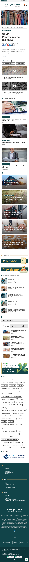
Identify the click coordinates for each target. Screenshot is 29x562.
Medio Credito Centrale (10, 499)
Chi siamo (7, 468)
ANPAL (22, 382)
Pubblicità (7, 473)
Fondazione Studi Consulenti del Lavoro (14, 410)
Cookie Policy (19, 556)
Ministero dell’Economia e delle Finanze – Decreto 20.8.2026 (14, 119)
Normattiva (7, 495)
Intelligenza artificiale (9, 418)
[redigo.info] (12, 5)
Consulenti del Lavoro (9, 399)
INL (12, 416)
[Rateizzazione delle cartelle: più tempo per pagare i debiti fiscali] (6, 350)
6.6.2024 (8, 60)
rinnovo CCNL (7, 442)
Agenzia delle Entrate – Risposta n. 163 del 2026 (13, 166)
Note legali (7, 471)
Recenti (7, 326)
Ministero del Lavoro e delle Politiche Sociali (15, 500)
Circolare (6, 388)
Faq (19, 405)
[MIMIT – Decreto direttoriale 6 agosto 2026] (14, 131)
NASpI (12, 431)
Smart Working (16, 445)
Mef (6, 486)
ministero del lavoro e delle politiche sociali (13, 427)
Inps (6, 482)
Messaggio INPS (8, 424)
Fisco (5, 225)
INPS (19, 416)
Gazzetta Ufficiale (18, 413)
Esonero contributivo (8, 405)
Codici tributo (16, 391)
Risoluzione (18, 442)
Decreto (19, 402)
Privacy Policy (11, 556)
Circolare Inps (17, 388)
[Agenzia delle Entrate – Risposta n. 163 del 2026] (14, 155)
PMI (19, 431)
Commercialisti (7, 393)
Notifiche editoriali (9, 472)
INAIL (4, 416)
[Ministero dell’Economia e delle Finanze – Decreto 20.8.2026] (14, 108)
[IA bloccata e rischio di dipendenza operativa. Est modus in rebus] (6, 344)
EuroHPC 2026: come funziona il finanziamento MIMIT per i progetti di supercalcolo (14, 198)
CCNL (13, 385)
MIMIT (19, 424)
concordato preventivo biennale (11, 396)
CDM (20, 385)
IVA (4, 421)
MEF (11, 421)
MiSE (4, 431)
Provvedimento (20, 63)
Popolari (16, 326)
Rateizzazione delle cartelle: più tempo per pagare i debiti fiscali (14, 228)
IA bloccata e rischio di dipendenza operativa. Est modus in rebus (13, 213)
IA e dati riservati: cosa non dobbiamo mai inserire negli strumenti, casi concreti (13, 243)
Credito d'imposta (8, 402)
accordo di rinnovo (8, 380)
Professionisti (14, 434)
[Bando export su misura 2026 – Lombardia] (6, 332)
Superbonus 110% (19, 447)
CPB (13, 60)
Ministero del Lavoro (9, 484)
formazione (6, 413)
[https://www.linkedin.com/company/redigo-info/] (14, 559)
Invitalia (7, 498)
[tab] (5, 326)
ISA (20, 418)
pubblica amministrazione (10, 439)
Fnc (4, 407)
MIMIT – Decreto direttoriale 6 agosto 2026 (13, 143)
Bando (5, 385)
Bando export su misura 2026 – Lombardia (14, 183)
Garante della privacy (8, 63)
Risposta (5, 445)
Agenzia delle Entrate (9, 382)
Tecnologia (7, 210)
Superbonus (6, 447)
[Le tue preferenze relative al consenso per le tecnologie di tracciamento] (26, 559)
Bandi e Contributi (9, 180)
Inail (6, 483)
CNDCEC (6, 391)
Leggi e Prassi (7, 27)
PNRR (4, 434)
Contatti (7, 469)
